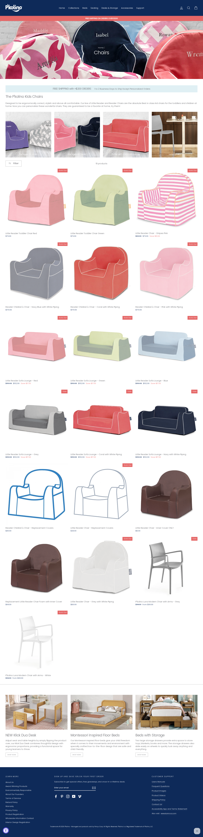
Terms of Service (13, 798)
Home (62, 7)
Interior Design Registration (18, 822)
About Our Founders (15, 794)
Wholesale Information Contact (20, 818)
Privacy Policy (12, 810)
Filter (16, 163)
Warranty (10, 806)
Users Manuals (158, 782)
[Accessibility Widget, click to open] (6, 830)
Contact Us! (157, 804)
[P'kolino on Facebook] (56, 796)
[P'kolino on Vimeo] (79, 796)
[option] (101, 18)
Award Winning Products (16, 786)
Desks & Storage (110, 7)
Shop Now (12, 755)
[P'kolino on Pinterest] (62, 796)
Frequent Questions (160, 786)
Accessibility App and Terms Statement (169, 809)
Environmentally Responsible (18, 790)
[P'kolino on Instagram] (67, 796)
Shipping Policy (158, 800)
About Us (10, 782)
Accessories (127, 7)
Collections (73, 7)
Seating (94, 7)
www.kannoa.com (168, 813)
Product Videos (158, 795)
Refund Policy (12, 802)
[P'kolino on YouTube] (73, 796)
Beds (84, 7)
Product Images (159, 791)
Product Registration (15, 814)
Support (140, 7)
